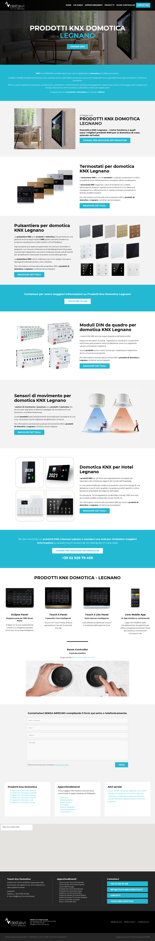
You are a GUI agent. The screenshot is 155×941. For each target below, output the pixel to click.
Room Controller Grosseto (69, 900)
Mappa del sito (116, 922)
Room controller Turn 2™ (84, 657)
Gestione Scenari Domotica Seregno (73, 897)
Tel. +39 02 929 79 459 (37, 923)
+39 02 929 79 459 (77, 301)
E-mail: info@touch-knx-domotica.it (21, 896)
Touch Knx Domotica (121, 901)
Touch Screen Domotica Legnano (122, 791)
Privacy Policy (129, 922)
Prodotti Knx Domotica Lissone (23, 795)
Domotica (64, 798)
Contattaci (143, 5)
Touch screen (65, 802)
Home (68, 5)
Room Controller (77, 649)
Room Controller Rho (67, 902)
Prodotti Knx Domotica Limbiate (23, 793)
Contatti (115, 895)
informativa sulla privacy (61, 765)
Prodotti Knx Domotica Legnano (129, 793)
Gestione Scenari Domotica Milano (72, 895)
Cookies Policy (143, 922)
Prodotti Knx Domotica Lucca (22, 802)
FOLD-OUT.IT (127, 937)
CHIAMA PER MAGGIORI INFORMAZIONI (105, 140)
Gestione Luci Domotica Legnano (122, 796)
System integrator (67, 807)
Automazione (65, 812)
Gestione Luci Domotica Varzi (70, 893)
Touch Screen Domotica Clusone (71, 885)
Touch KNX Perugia (66, 887)
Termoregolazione (67, 810)
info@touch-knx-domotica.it (126, 889)
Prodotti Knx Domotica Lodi (21, 800)
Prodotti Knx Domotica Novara (23, 791)
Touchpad (64, 805)
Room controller (126, 5)
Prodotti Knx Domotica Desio (70, 891)
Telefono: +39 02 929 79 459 (18, 894)
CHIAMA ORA (77, 46)
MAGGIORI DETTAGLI (94, 205)
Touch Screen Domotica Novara (71, 882)
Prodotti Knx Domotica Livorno (23, 798)
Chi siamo (78, 5)
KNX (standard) (66, 800)
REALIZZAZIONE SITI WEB (141, 937)
